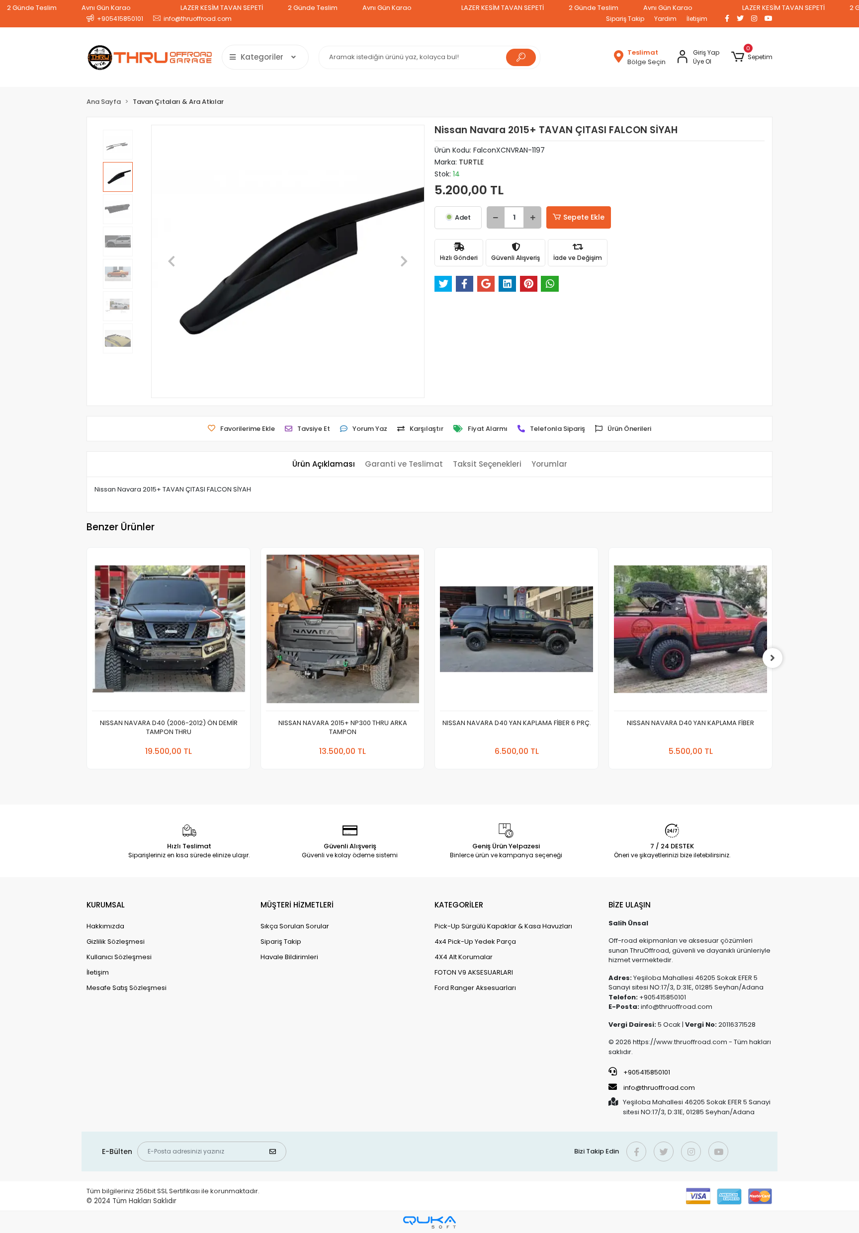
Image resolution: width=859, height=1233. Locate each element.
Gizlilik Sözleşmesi (115, 941)
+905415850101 (646, 1072)
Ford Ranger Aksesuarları (475, 987)
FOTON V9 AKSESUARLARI (473, 972)
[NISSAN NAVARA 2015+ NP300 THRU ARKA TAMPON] (342, 632)
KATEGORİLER (458, 905)
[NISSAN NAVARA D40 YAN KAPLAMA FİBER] (690, 632)
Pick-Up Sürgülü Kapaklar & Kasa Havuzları (503, 926)
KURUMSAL (105, 905)
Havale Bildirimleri (289, 957)
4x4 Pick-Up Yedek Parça (475, 941)
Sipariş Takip (625, 18)
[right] (772, 658)
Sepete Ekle (583, 217)
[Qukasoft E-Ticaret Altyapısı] (429, 1222)
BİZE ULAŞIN (629, 905)
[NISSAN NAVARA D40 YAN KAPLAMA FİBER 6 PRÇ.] (516, 632)
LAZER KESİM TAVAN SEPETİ (221, 7)
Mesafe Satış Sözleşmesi (126, 987)
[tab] (323, 464)
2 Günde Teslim (32, 7)
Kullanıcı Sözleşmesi (119, 957)
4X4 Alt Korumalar (463, 957)
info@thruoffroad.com (659, 1087)
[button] (752, 57)
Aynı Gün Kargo (106, 7)
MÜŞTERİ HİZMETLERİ (297, 905)
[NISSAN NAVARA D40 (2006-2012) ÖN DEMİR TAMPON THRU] (168, 632)
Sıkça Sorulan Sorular (294, 926)
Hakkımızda (105, 926)
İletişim (697, 18)
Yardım (665, 18)
